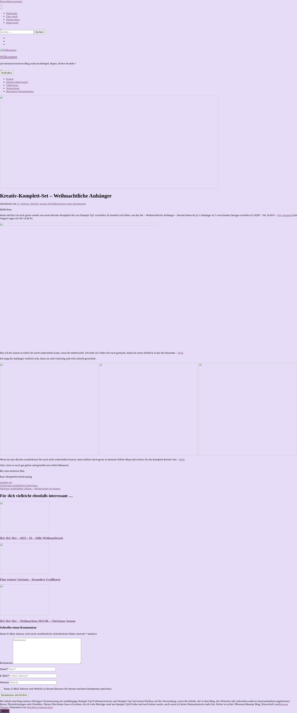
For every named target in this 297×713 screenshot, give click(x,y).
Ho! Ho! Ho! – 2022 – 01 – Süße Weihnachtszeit (31, 538)
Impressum (12, 22)
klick (180, 352)
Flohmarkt (11, 13)
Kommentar (6, 662)
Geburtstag (12, 85)
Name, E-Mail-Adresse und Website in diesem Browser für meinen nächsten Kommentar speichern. (58, 688)
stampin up (6, 482)
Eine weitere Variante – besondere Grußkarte (30, 579)
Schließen (6, 72)
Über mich (12, 16)
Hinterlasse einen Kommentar (70, 203)
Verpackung (12, 88)
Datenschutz (13, 19)
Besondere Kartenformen (20, 91)
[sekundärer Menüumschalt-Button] (1, 5)
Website (4, 682)
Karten (10, 79)
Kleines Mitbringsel (17, 82)
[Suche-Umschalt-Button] (1, 29)
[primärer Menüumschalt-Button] (1, 70)
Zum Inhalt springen (11, 1)
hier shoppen (285, 215)
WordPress (33, 707)
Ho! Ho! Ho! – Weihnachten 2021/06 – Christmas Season (37, 621)
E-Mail (4, 675)
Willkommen (8, 57)
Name (4, 669)
